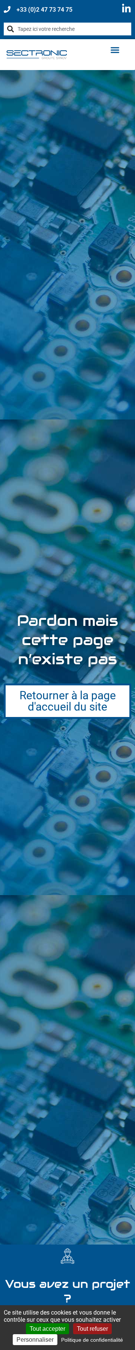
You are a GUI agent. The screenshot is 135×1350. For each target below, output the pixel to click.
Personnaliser (35, 1339)
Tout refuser (92, 1329)
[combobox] (67, 29)
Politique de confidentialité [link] (92, 1340)
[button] (115, 50)
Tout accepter (47, 1329)
